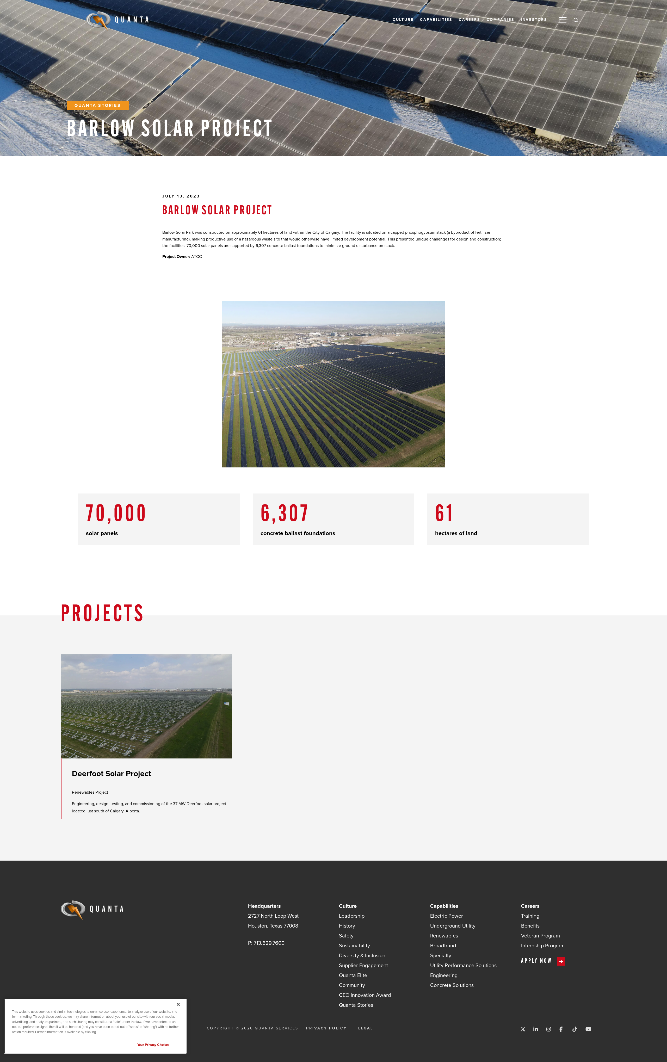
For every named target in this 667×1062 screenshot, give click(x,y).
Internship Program (543, 945)
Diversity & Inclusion (362, 955)
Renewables (444, 936)
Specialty (440, 955)
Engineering (444, 975)
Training (530, 916)
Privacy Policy (326, 1028)
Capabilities (436, 19)
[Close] (178, 1004)
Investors (534, 19)
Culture (403, 19)
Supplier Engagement (363, 965)
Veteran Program (540, 936)
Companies (500, 19)
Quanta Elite (353, 975)
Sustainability (354, 945)
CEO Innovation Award (365, 995)
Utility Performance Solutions (463, 965)
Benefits (530, 926)
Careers (469, 19)
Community (352, 985)
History (347, 926)
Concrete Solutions (452, 985)
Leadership (352, 916)
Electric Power (446, 916)
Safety (346, 936)
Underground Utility (452, 926)
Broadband (443, 945)
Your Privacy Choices (153, 1044)
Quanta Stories (98, 105)
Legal (365, 1028)
